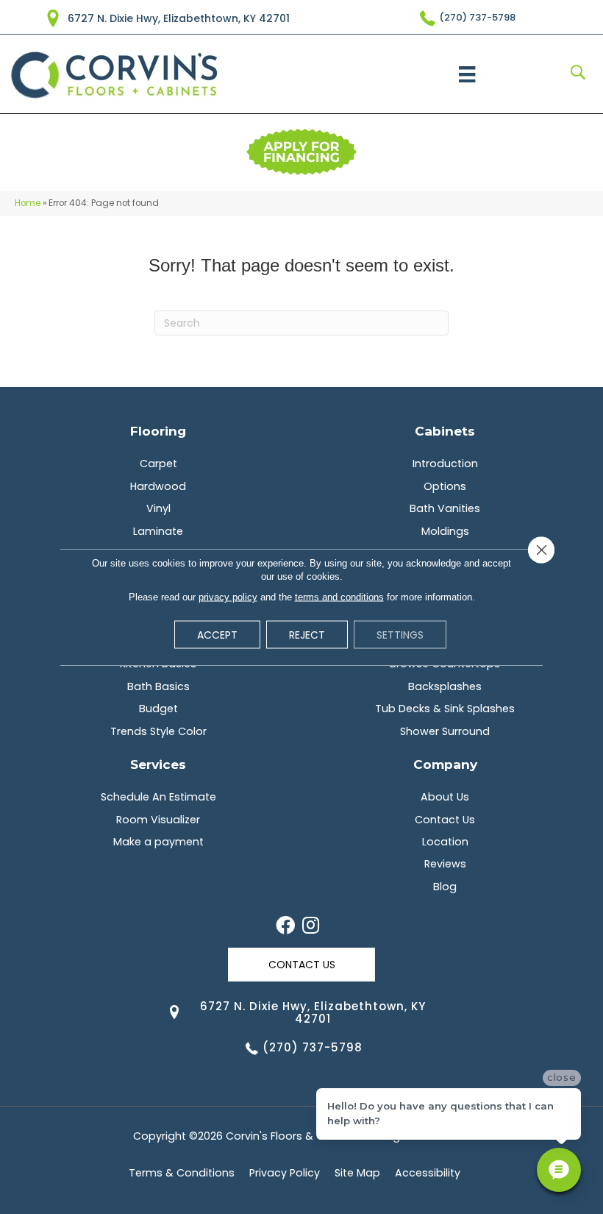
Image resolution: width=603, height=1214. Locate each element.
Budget (158, 708)
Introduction (445, 463)
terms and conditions (339, 597)
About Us (445, 796)
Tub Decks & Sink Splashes (445, 708)
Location (445, 841)
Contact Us (445, 819)
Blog (445, 886)
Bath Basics (158, 686)
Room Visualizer (158, 819)
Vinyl (158, 508)
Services (158, 764)
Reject (307, 635)
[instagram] (310, 926)
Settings (400, 635)
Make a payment (158, 841)
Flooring (158, 431)
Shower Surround (445, 731)
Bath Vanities (445, 508)
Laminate (158, 531)
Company (445, 764)
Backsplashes (445, 686)
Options (445, 486)
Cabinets (445, 431)
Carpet (158, 463)
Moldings (445, 531)
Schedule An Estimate (158, 796)
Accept (217, 635)
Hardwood (158, 486)
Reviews (445, 863)
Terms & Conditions (182, 1172)
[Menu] (467, 74)
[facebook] (285, 926)
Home (27, 203)
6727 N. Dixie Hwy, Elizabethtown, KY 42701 (179, 18)
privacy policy (228, 597)
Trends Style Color (158, 731)
